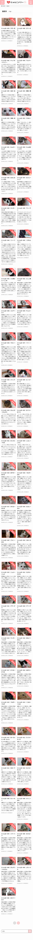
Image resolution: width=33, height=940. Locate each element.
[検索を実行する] (30, 931)
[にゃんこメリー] (16, 2)
